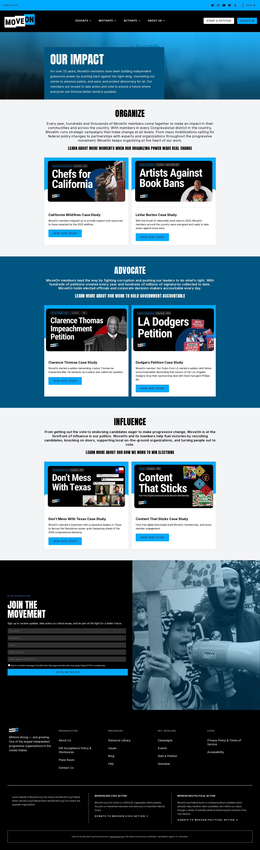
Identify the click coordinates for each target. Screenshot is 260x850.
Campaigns (165, 740)
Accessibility (215, 752)
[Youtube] (224, 5)
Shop (249, 5)
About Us (65, 740)
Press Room (66, 759)
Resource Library (119, 740)
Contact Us (10, 5)
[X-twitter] (235, 5)
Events (162, 748)
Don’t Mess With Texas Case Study (77, 519)
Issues (112, 748)
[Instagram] (218, 5)
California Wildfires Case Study (74, 215)
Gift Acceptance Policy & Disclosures (75, 750)
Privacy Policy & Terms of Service (224, 742)
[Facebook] (229, 5)
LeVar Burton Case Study (156, 215)
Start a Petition (167, 756)
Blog (111, 756)
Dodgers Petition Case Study (159, 362)
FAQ (111, 763)
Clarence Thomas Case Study (72, 362)
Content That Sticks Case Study (162, 519)
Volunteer (164, 763)
